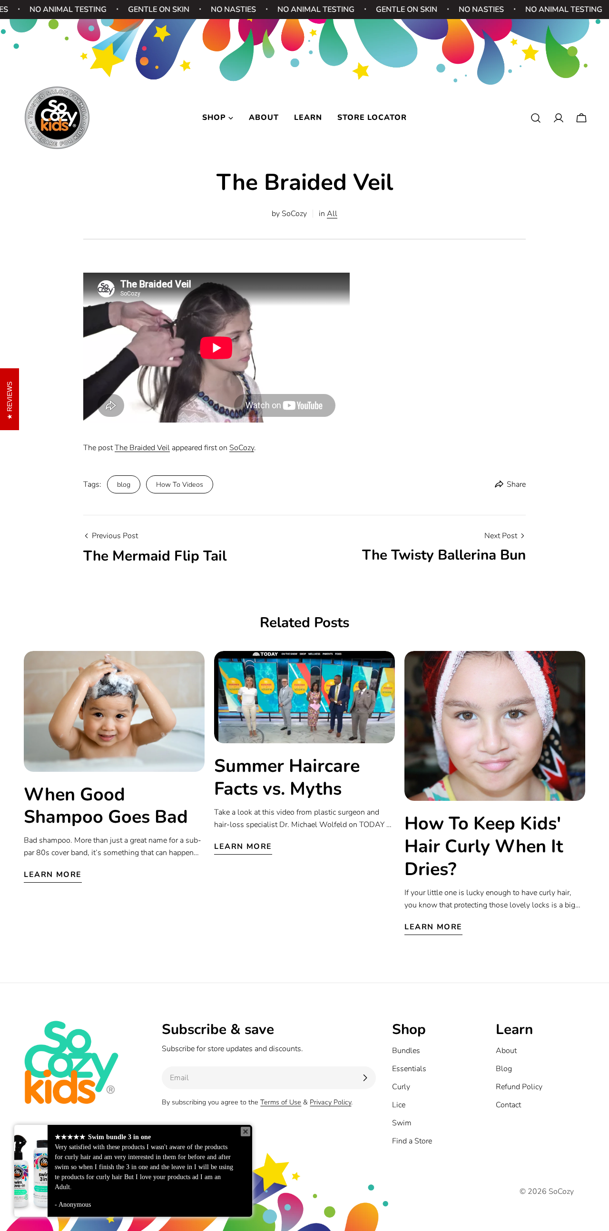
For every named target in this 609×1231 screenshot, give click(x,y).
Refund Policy (519, 1087)
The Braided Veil (142, 448)
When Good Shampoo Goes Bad (106, 805)
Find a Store (412, 1141)
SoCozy (241, 448)
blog (123, 484)
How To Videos (179, 484)
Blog (504, 1069)
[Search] (535, 118)
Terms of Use (280, 1102)
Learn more (53, 874)
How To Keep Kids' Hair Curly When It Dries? (483, 846)
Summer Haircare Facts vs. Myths (287, 777)
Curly (401, 1087)
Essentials (409, 1069)
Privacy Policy (330, 1102)
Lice (398, 1105)
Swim (402, 1123)
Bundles (406, 1050)
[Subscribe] (365, 1078)
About (506, 1050)
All (332, 213)
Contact (508, 1105)
